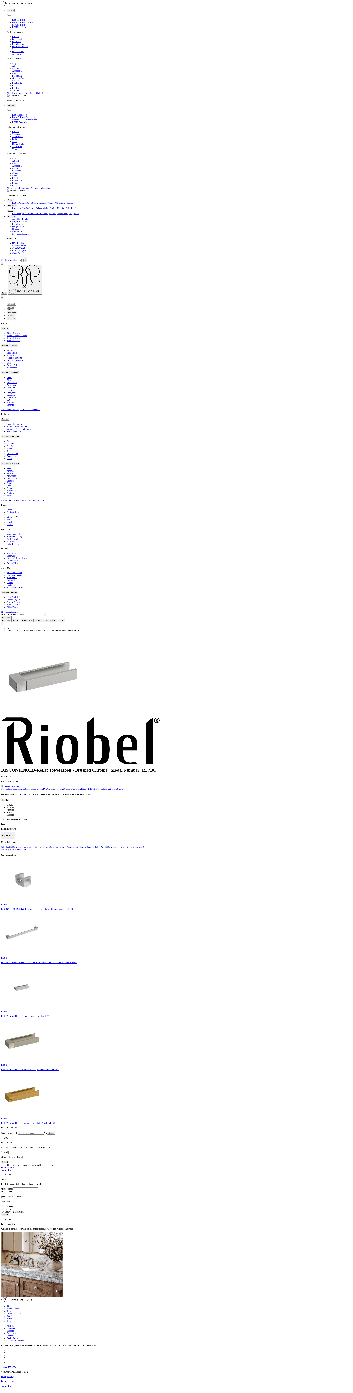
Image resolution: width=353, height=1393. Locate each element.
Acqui (15, 63)
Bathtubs (16, 139)
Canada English (19, 246)
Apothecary (17, 68)
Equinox (16, 183)
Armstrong (17, 71)
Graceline (16, 81)
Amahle (15, 161)
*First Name (6, 1189)
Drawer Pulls (18, 51)
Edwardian (17, 76)
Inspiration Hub (19, 208)
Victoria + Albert (46, 203)
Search (51, 1133)
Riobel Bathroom (19, 115)
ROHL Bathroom (19, 122)
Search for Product (9, 614)
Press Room (17, 224)
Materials (61, 208)
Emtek (63, 203)
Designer (8, 1209)
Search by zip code (9, 1133)
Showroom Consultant (14, 1212)
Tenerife (15, 90)
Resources (16, 213)
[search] (30, 614)
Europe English (19, 251)
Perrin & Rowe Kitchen (22, 22)
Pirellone (16, 88)
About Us (11, 216)
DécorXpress (62, 213)
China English (18, 253)
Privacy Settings (8, 1381)
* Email (4, 1152)
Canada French (18, 248)
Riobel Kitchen (18, 20)
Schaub (70, 203)
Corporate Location (20, 221)
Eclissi (15, 178)
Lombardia (17, 83)
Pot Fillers (16, 41)
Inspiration (12, 206)
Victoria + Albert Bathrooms (24, 120)
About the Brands (20, 219)
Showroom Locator (20, 234)
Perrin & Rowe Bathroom (23, 117)
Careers (15, 229)
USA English (18, 243)
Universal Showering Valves (43, 213)
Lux (14, 86)
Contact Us (17, 231)
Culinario (16, 73)
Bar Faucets (17, 39)
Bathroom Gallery (34, 208)
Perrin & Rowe (25, 203)
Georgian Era (18, 78)
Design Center (18, 226)
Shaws (35, 203)
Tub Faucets (17, 136)
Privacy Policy (7, 1167)
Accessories (17, 54)
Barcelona (16, 171)
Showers (16, 134)
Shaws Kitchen (18, 25)
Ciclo (14, 176)
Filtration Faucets (19, 44)
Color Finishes (72, 208)
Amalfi (15, 163)
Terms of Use (7, 1170)
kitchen (11, 10)
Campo (15, 173)
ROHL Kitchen (19, 27)
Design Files (74, 213)
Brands (10, 200)
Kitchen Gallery (50, 208)
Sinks (14, 49)
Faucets (15, 36)
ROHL (57, 203)
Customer (9, 1206)
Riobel (15, 203)
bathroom (11, 105)
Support (11, 211)
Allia (14, 66)
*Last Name (6, 1191)
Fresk (14, 185)
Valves (15, 149)
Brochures (26, 213)
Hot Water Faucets (20, 46)
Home (9, 628)
